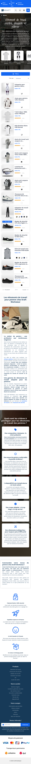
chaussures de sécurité (19, 402)
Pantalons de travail (16, 675)
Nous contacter (4, 3)
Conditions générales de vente (15, 689)
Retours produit (15, 708)
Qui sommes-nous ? (15, 691)
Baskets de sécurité (15, 673)
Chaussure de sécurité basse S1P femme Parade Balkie (21, 276)
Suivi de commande (19, 3)
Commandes (15, 710)
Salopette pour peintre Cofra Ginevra (20, 85)
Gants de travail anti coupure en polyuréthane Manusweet (22, 140)
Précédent (6, 290)
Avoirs (15, 712)
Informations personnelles (15, 706)
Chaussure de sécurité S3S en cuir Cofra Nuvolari (21, 194)
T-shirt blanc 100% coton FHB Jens (21, 112)
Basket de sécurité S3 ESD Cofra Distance (21, 235)
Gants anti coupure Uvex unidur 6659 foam (21, 153)
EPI (15, 677)
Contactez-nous (15, 695)
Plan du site (16, 697)
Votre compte (15, 703)
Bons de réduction (15, 716)
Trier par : (11, 78)
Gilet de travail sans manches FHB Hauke (22, 249)
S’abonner (25, 725)
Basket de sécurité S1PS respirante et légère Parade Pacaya (21, 263)
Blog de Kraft (15, 699)
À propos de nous (11, 4)
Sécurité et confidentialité (15, 693)
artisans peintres (8, 359)
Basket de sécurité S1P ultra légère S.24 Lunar (21, 222)
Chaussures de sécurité (15, 671)
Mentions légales (15, 687)
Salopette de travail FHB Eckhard (21, 208)
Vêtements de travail (15, 669)
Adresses (15, 714)
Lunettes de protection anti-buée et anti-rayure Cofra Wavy (21, 167)
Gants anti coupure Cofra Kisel (21, 181)
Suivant (26, 290)
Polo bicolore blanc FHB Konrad (21, 126)
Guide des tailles (15, 679)
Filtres (15, 74)
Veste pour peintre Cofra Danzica (21, 99)
